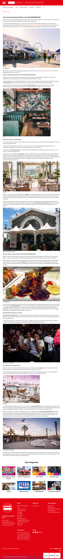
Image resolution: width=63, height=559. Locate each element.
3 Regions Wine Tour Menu (23, 520)
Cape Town (11, 2)
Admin (59, 550)
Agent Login (20, 523)
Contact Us (19, 525)
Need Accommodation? (8, 7)
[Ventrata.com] (58, 548)
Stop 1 (20, 23)
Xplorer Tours (51, 505)
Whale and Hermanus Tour (23, 539)
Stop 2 (45, 85)
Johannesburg (19, 2)
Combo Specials (51, 510)
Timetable (31, 7)
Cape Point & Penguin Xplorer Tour (24, 536)
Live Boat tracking (21, 510)
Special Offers (35, 505)
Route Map (38, 7)
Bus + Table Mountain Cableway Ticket (24, 534)
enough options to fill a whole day (35, 25)
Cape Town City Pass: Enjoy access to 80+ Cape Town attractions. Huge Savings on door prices (54, 509)
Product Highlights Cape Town (54, 512)
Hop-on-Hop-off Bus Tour (23, 532)
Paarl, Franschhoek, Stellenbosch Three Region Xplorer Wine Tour (24, 537)
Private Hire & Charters (22, 522)
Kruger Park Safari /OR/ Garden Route (34, 2)
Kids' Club (19, 517)
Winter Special (51, 507)
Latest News (20, 515)
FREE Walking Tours (21, 518)
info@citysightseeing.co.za (8, 522)
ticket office (44, 70)
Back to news (6, 11)
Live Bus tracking (23, 7)
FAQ (16, 7)
